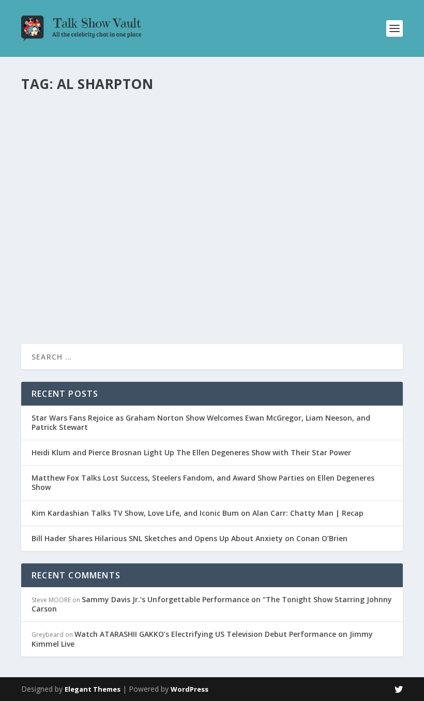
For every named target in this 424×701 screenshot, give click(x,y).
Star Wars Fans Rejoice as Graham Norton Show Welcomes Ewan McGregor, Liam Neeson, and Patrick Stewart (201, 422)
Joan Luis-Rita (59, 141)
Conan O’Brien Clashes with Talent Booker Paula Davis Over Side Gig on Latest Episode (204, 120)
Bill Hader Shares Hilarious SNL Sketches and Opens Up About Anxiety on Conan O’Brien (189, 538)
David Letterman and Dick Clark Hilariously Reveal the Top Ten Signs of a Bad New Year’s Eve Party (210, 236)
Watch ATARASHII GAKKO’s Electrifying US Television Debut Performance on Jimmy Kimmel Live (202, 638)
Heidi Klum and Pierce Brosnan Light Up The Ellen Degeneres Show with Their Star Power (191, 452)
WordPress (189, 689)
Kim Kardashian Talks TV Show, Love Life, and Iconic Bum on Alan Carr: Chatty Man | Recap (198, 513)
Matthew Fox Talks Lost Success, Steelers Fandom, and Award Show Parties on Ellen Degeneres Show (203, 482)
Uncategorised (152, 141)
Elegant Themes (92, 689)
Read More (59, 182)
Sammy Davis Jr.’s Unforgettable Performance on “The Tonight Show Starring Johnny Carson (212, 604)
